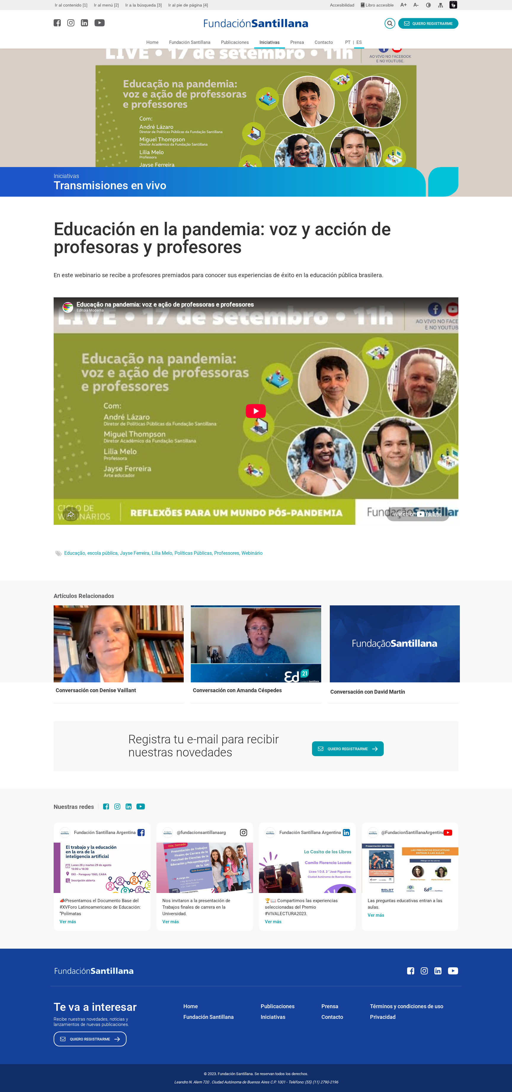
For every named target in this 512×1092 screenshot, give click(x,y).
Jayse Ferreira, (135, 553)
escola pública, (103, 553)
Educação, (75, 553)
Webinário (252, 553)
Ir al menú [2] (106, 5)
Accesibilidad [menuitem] (342, 5)
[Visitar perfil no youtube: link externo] (100, 22)
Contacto (324, 42)
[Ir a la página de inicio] (256, 23)
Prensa (297, 42)
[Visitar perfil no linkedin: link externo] (84, 22)
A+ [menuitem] (403, 5)
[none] (428, 5)
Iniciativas (270, 42)
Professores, (227, 553)
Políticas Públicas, (194, 553)
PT (348, 42)
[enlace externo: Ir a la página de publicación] (102, 868)
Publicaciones (235, 42)
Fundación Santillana (189, 42)
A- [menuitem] (416, 5)
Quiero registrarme (432, 23)
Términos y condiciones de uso (406, 1006)
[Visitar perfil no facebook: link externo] (57, 22)
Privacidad (383, 1017)
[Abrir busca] (390, 23)
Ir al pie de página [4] (188, 5)
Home (152, 42)
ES (359, 42)
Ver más (68, 921)
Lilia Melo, (162, 553)
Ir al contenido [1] (71, 5)
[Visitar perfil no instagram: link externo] (70, 22)
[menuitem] (72, 5)
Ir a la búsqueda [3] (143, 5)
